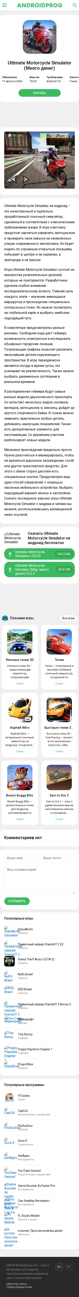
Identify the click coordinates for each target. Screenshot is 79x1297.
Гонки (73, 81)
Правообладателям (19, 1287)
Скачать (39, 93)
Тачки (59, 660)
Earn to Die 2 (59, 795)
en (69, 1266)
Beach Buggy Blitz (19, 795)
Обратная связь (16, 1283)
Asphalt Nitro (19, 727)
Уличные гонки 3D (20, 660)
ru (59, 1266)
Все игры (68, 618)
